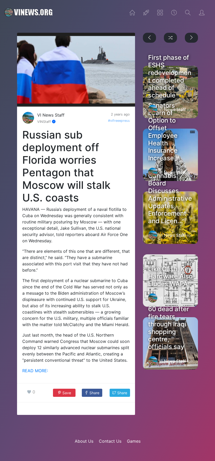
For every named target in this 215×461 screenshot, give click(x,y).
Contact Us (110, 441)
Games (134, 441)
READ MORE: (35, 370)
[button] (92, 393)
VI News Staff (50, 115)
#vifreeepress (119, 121)
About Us (84, 441)
